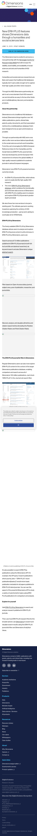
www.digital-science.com (9, 792)
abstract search (7, 252)
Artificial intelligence (8, 708)
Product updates (7, 769)
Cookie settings (6, 822)
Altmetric (5, 800)
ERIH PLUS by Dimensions (14, 607)
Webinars (5, 726)
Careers (4, 752)
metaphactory (6, 806)
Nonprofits (5, 682)
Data (3, 700)
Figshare (4, 802)
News (4, 732)
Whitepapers (6, 737)
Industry (4, 688)
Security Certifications (8, 825)
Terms (3, 820)
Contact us (5, 755)
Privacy (4, 817)
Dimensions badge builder (10, 764)
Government (6, 685)
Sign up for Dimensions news (18, 51)
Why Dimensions (7, 749)
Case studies (6, 740)
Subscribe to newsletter (10, 670)
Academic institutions (9, 680)
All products (6, 714)
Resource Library (7, 723)
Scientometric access (9, 766)
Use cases (5, 734)
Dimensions (20, 622)
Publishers (5, 691)
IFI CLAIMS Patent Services (10, 804)
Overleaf (4, 808)
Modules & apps (7, 706)
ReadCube (5, 810)
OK (18, 425)
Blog (3, 729)
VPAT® (4, 827)
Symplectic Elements (8, 812)
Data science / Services (9, 711)
